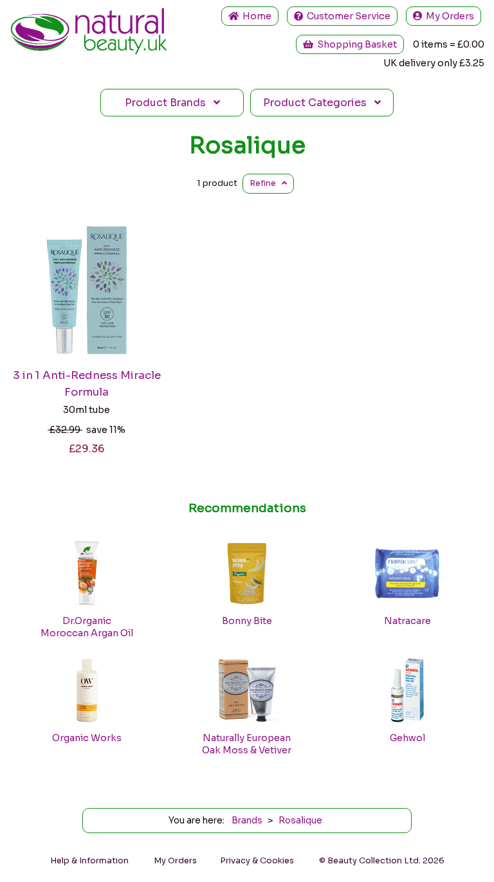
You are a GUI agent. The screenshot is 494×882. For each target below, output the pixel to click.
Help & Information (89, 861)
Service (348, 16)
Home (255, 16)
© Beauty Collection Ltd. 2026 (381, 861)
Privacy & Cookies (257, 861)
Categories (318, 102)
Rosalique (247, 145)
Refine (266, 183)
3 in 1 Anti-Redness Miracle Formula (87, 383)
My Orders (448, 16)
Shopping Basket (355, 44)
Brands (169, 102)
